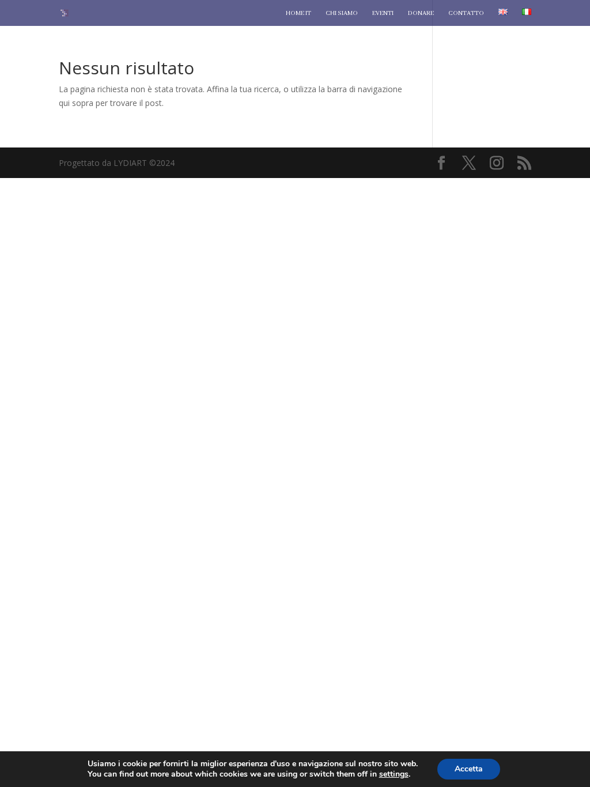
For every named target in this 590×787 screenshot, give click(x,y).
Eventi (383, 13)
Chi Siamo (342, 13)
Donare (421, 13)
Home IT (298, 13)
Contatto (466, 13)
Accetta (469, 768)
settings (394, 774)
